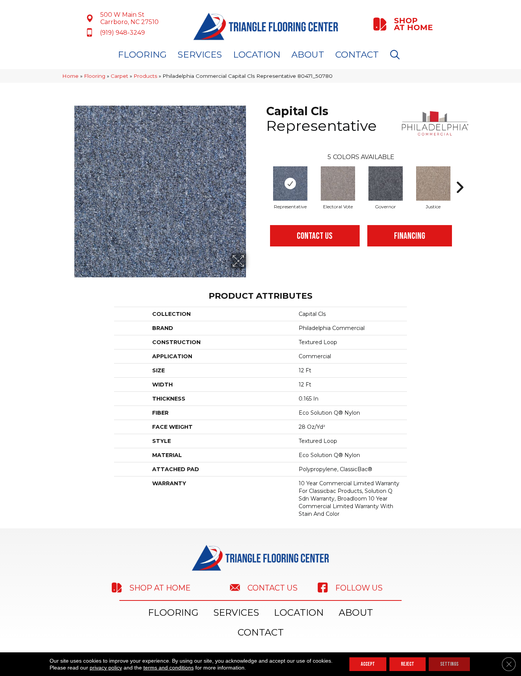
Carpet (119, 76)
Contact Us (315, 235)
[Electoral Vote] (338, 183)
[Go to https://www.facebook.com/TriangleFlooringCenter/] (369, 587)
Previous (262, 176)
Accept (368, 664)
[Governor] (386, 183)
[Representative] (290, 183)
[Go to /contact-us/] (266, 587)
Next (459, 176)
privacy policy (106, 668)
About (307, 54)
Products (145, 76)
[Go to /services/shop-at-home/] (403, 24)
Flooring (142, 54)
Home (70, 76)
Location (256, 54)
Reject (407, 664)
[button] (396, 54)
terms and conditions (168, 668)
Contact (357, 54)
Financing (409, 235)
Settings (449, 664)
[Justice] (433, 183)
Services (200, 54)
